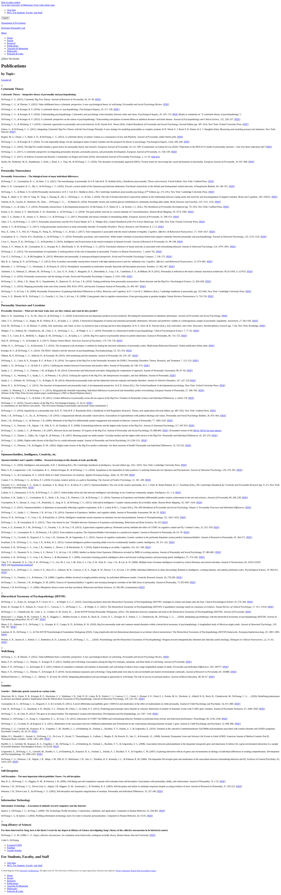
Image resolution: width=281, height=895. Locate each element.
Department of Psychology (13, 23)
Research (11, 880)
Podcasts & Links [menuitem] (15, 54)
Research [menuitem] (11, 43)
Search (5, 18)
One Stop (11, 10)
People (10, 878)
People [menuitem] (10, 40)
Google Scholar (14, 850)
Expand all (6, 80)
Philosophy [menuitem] (12, 51)
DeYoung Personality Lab (13, 28)
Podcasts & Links (15, 891)
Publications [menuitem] (12, 46)
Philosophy (12, 888)
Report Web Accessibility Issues (143, 871)
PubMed (11, 848)
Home (10, 875)
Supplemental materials (21, 565)
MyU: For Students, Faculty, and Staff (24, 12)
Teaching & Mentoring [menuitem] (17, 48)
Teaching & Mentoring (17, 886)
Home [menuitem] (10, 38)
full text (155, 157)
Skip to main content (10, 2)
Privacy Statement (123, 871)
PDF (98, 99)
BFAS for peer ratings (210, 430)
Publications (12, 883)
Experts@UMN (14, 845)
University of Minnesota (29, 871)
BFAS (196, 430)
